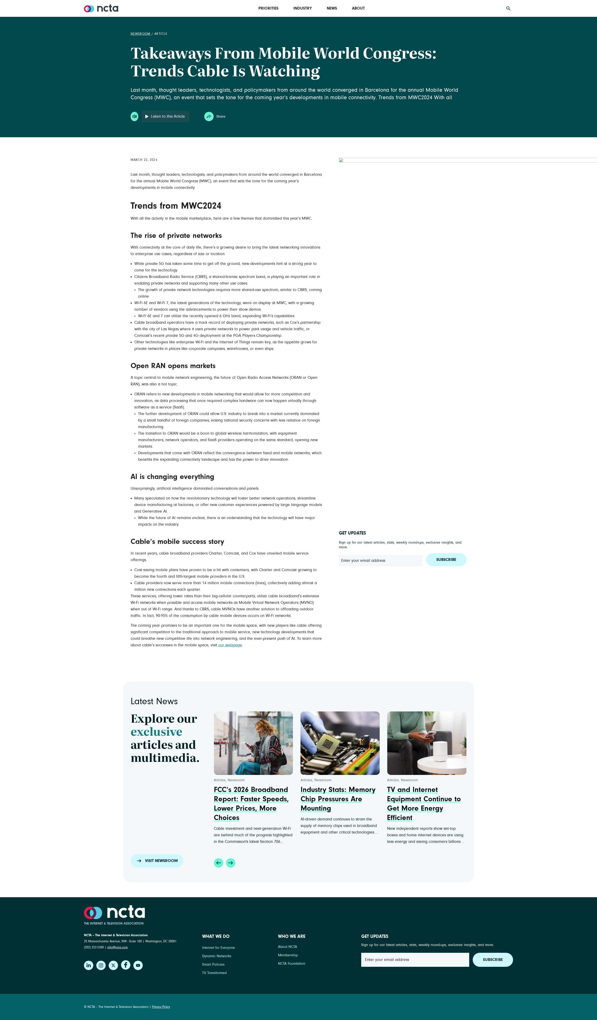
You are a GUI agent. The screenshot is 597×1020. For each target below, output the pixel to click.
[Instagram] (101, 965)
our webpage (230, 645)
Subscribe (446, 560)
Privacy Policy (161, 1007)
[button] (218, 863)
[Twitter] (113, 965)
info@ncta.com (117, 947)
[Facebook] (125, 965)
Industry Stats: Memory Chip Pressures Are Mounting (338, 799)
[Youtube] (138, 965)
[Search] (508, 8)
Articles (220, 780)
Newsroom (140, 33)
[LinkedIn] (88, 965)
